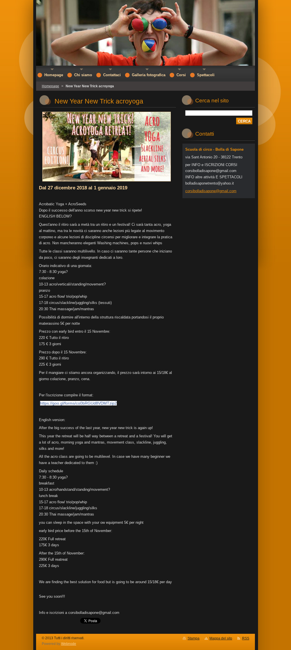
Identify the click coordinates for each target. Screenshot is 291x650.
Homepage (50, 86)
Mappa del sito (220, 638)
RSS (245, 638)
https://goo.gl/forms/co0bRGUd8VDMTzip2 (78, 403)
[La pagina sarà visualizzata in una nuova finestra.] (106, 181)
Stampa (193, 638)
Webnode (68, 643)
